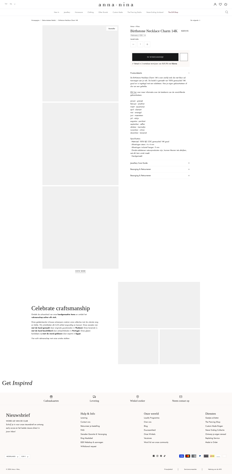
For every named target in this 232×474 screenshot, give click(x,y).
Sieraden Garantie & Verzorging (94, 434)
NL (11, 4)
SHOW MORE (80, 271)
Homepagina (35, 20)
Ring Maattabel (87, 438)
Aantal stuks (134, 39)
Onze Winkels (149, 434)
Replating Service (212, 438)
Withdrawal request (88, 446)
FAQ (82, 430)
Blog (146, 426)
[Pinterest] (161, 456)
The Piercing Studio (134, 12)
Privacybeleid (168, 469)
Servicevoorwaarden (190, 469)
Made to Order (211, 442)
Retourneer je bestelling (90, 426)
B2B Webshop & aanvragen (92, 442)
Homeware (79, 12)
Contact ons (85, 422)
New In (56, 12)
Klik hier (133, 92)
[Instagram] (157, 456)
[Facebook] (154, 456)
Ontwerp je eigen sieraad (215, 434)
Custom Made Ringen (214, 426)
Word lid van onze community (156, 442)
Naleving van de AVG (215, 469)
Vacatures (148, 438)
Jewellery (67, 12)
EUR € (23, 456)
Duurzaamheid (150, 430)
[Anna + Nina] (116, 4)
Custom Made (118, 12)
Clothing (91, 12)
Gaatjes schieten (212, 417)
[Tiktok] (165, 456)
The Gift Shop (173, 12)
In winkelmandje (155, 57)
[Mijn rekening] (215, 4)
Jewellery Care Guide (139, 163)
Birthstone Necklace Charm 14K (68, 20)
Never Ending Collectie (214, 430)
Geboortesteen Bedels (49, 20)
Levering (84, 417)
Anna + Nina (135, 26)
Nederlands (10, 456)
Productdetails (136, 73)
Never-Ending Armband (154, 12)
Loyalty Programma (151, 417)
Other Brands (103, 12)
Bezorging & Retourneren (140, 169)
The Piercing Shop (212, 422)
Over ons (147, 422)
